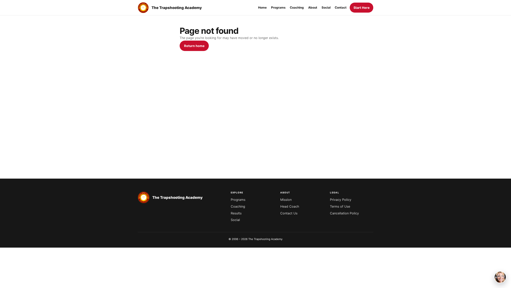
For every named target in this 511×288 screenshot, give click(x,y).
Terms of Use (340, 206)
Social (235, 220)
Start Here (362, 8)
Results (236, 213)
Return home (194, 46)
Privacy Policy (340, 200)
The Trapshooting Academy (177, 7)
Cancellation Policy (344, 213)
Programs (238, 200)
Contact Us (288, 213)
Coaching (238, 206)
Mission (286, 200)
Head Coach (289, 206)
